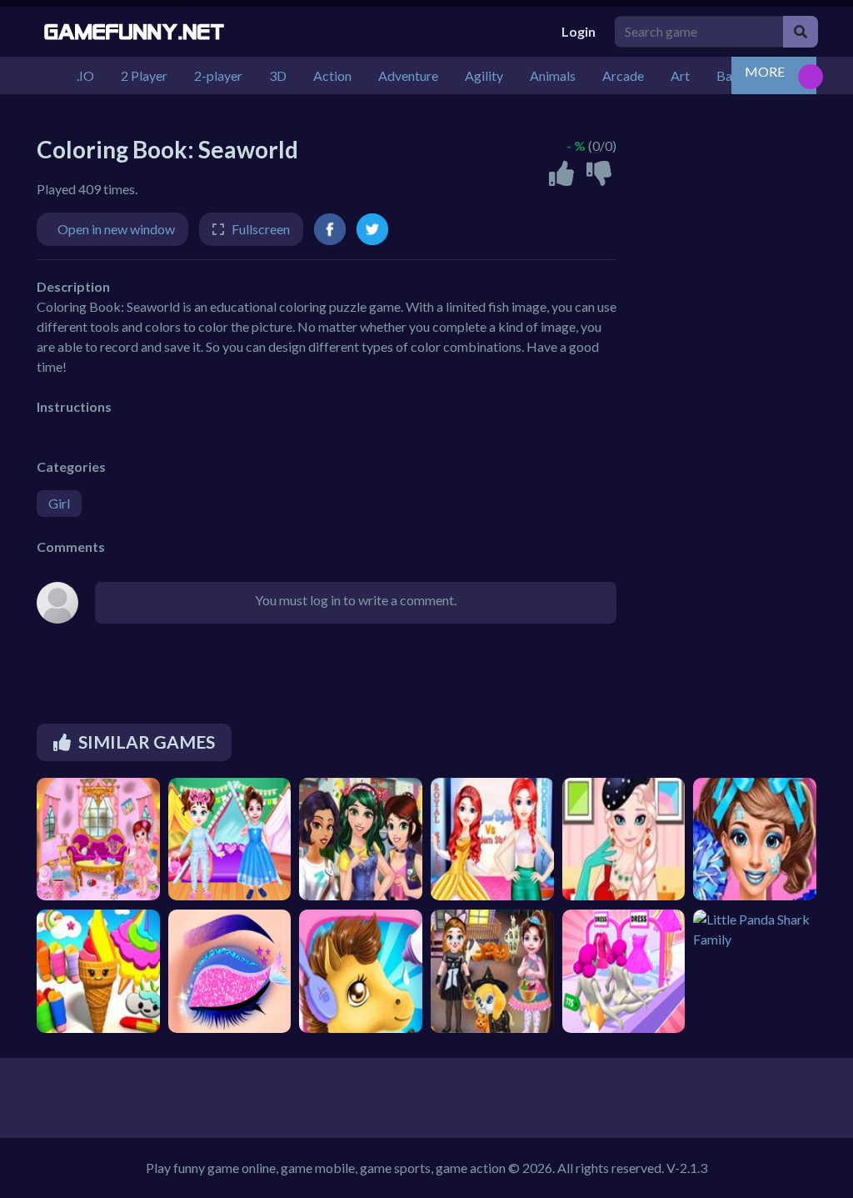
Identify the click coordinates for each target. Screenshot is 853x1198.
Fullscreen (261, 229)
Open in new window (116, 229)
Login (578, 31)
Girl (59, 503)
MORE (765, 71)
